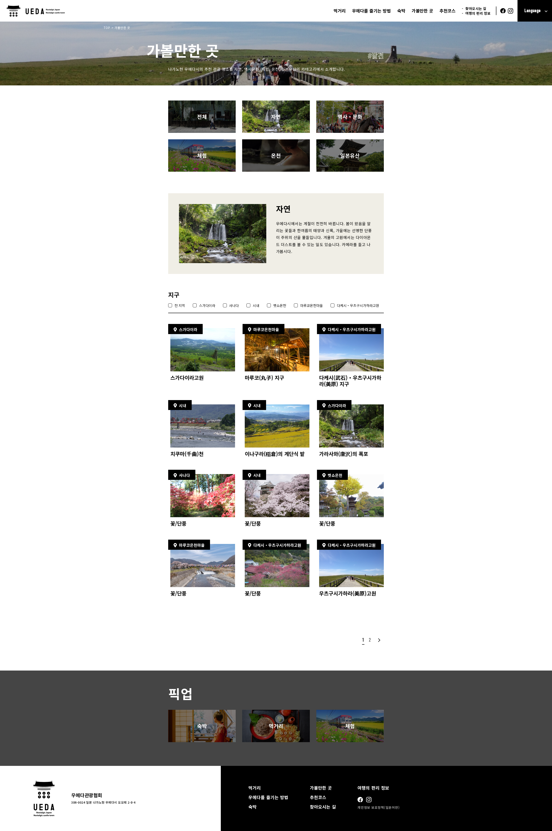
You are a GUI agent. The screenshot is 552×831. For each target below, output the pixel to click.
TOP (107, 27)
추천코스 (447, 11)
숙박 (401, 11)
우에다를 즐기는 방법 (371, 11)
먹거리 (340, 11)
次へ (378, 640)
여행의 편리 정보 (478, 13)
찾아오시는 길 (475, 8)
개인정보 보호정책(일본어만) (379, 807)
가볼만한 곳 (422, 11)
